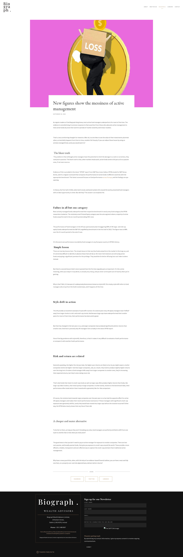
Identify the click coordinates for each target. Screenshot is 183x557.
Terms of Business (44, 531)
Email (86, 515)
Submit (89, 547)
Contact (177, 6)
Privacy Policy (52, 531)
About (146, 6)
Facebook (77, 479)
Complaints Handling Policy (53, 533)
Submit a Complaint (65, 533)
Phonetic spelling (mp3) (92, 536)
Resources (162, 6)
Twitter (92, 479)
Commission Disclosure (70, 531)
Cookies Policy (60, 531)
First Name (88, 502)
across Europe (107, 177)
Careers (170, 6)
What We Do (153, 6)
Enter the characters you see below (98, 522)
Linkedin (106, 479)
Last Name (88, 509)
